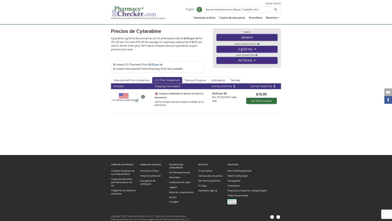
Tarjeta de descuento (232, 17)
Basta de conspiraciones (181, 192)
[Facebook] (272, 217)
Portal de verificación (150, 175)
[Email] (388, 92)
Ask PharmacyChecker (209, 180)
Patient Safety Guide (237, 175)
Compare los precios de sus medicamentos (123, 172)
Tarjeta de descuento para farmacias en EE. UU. (121, 182)
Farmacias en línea (204, 17)
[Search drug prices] (275, 9)
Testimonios (233, 185)
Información (218, 80)
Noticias (235, 80)
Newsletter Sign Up (207, 190)
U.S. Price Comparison (167, 80)
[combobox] (237, 9)
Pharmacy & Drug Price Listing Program (247, 190)
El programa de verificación (147, 182)
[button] (199, 9)
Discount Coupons (195, 80)
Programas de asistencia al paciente (123, 192)
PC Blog (202, 185)
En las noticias (205, 170)
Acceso (172, 197)
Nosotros (271, 17)
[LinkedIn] (278, 217)
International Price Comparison (132, 80)
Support (173, 187)
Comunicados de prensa (210, 175)
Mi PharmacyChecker (179, 172)
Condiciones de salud (179, 182)
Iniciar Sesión (273, 3)
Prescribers (255, 17)
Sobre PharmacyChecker (239, 170)
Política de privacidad (237, 195)
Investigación (233, 180)
